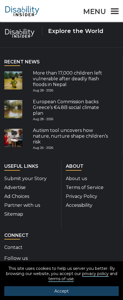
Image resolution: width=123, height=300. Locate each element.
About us (76, 178)
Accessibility (79, 205)
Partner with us (22, 205)
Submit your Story (25, 178)
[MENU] (113, 12)
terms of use (61, 278)
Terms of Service (85, 187)
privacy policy (95, 273)
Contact (13, 247)
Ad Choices (16, 196)
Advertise (15, 187)
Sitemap (13, 214)
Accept (61, 291)
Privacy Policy (81, 196)
